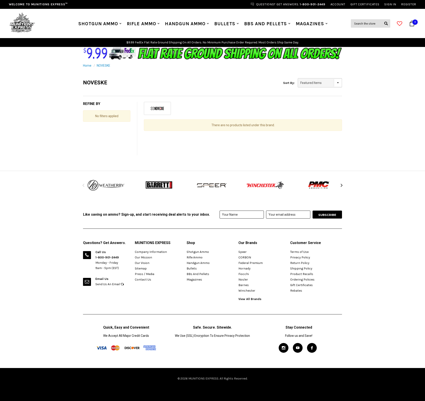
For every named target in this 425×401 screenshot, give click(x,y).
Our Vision (142, 263)
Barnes (243, 285)
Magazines (310, 23)
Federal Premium (250, 263)
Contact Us (143, 279)
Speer (242, 252)
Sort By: (289, 83)
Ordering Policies (302, 279)
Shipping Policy (301, 268)
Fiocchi (243, 274)
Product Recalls (301, 274)
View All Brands (249, 299)
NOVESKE (103, 65)
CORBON (244, 257)
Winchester (246, 291)
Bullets (224, 23)
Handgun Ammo (185, 23)
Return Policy (299, 263)
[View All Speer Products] (212, 185)
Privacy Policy (300, 257)
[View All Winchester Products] (265, 185)
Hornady (244, 268)
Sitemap (141, 268)
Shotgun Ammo (98, 23)
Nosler (243, 279)
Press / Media (144, 274)
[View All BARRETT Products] (159, 185)
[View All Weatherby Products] (106, 185)
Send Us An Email (108, 284)
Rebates (296, 291)
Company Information (151, 252)
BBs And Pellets (265, 23)
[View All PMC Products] (319, 185)
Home (87, 65)
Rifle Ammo (141, 23)
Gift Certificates (301, 285)
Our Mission (143, 257)
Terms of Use (299, 252)
